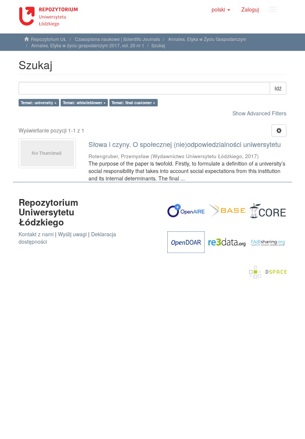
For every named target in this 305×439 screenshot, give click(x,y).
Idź (278, 88)
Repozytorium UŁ (49, 39)
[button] (221, 9)
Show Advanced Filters (259, 113)
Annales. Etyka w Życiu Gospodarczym (207, 39)
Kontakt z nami (36, 234)
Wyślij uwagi (72, 234)
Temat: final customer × (133, 102)
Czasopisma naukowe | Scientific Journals (117, 39)
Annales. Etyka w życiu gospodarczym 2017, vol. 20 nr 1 (87, 45)
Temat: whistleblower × (84, 102)
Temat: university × (39, 102)
